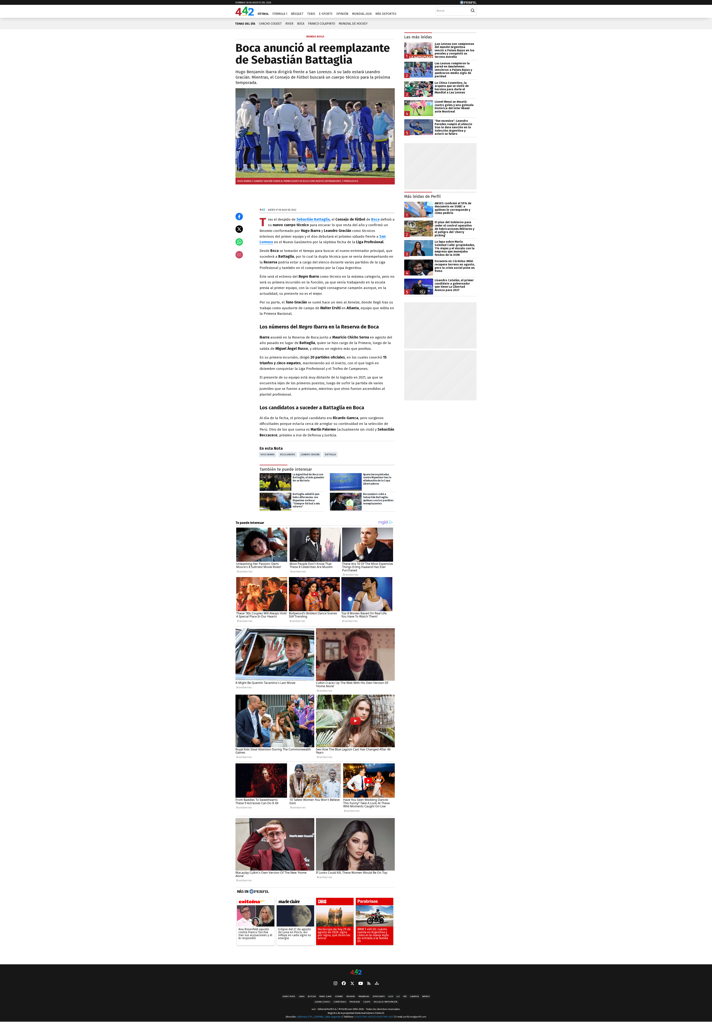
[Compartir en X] (239, 229)
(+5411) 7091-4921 (363, 1016)
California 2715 (305, 1016)
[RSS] (368, 984)
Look (390, 996)
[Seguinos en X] (352, 983)
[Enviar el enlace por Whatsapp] (239, 242)
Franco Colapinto (321, 23)
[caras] (335, 902)
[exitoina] (255, 902)
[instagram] (335, 983)
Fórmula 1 (279, 14)
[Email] (239, 254)
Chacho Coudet (270, 23)
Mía (405, 996)
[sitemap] (377, 983)
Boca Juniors (287, 454)
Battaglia (330, 454)
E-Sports (325, 14)
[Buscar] (472, 10)
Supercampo (379, 996)
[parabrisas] (374, 902)
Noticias (312, 996)
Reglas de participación (385, 1002)
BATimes (426, 996)
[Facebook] (344, 983)
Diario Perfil (289, 996)
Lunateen (414, 996)
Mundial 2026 (362, 14)
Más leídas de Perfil (422, 196)
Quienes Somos (322, 1002)
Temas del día (245, 23)
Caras (301, 996)
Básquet (297, 14)
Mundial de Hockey (353, 23)
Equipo (366, 1002)
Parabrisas (363, 996)
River (289, 23)
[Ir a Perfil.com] (468, 3)
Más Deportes (385, 14)
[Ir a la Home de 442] (244, 14)
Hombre (339, 996)
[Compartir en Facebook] (239, 216)
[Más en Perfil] (258, 891)
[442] (356, 972)
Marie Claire (325, 996)
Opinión (342, 14)
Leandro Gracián (310, 454)
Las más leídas (418, 36)
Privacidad (355, 1002)
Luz (398, 996)
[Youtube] (360, 984)
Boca (300, 23)
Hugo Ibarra (267, 454)
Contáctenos (339, 1002)
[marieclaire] (295, 902)
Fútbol (263, 14)
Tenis (311, 14)
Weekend (350, 996)
